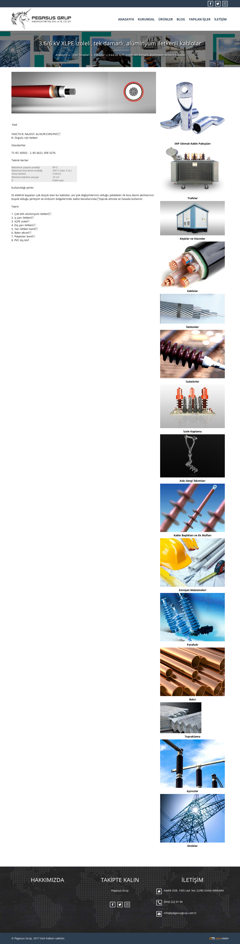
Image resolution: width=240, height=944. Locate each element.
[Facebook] (210, 3)
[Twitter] (217, 3)
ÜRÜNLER (165, 19)
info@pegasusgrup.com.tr (180, 913)
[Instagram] (225, 3)
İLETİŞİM (220, 19)
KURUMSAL (146, 19)
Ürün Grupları (81, 55)
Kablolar (99, 55)
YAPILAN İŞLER (200, 19)
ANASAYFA (126, 19)
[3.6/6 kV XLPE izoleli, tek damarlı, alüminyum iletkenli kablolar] (83, 92)
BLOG (181, 19)
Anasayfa (62, 55)
